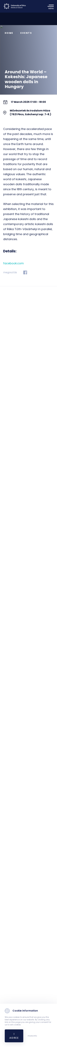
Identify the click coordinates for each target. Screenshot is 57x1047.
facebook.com (13, 263)
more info (32, 1036)
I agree (14, 1036)
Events (26, 33)
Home (9, 33)
